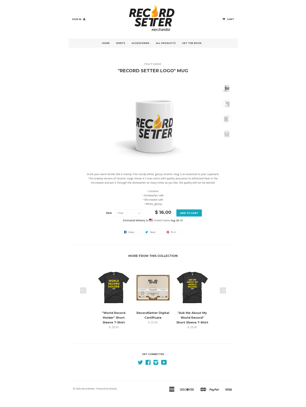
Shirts (120, 43)
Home (106, 43)
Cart (230, 19)
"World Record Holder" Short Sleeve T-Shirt (113, 317)
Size (109, 213)
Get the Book (192, 43)
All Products (166, 43)
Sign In (77, 19)
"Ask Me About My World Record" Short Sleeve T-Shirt (192, 317)
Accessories (140, 43)
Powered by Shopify (106, 388)
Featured (153, 64)
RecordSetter (88, 388)
